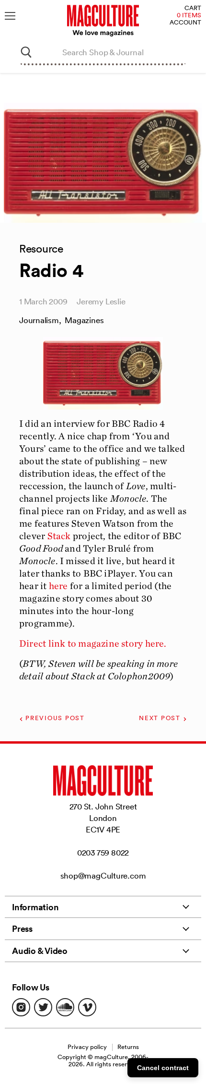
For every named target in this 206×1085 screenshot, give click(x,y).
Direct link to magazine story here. (93, 643)
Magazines (84, 320)
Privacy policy (87, 1047)
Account (185, 22)
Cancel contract (163, 1068)
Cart (192, 8)
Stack (59, 536)
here (58, 585)
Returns (128, 1047)
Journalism (39, 320)
